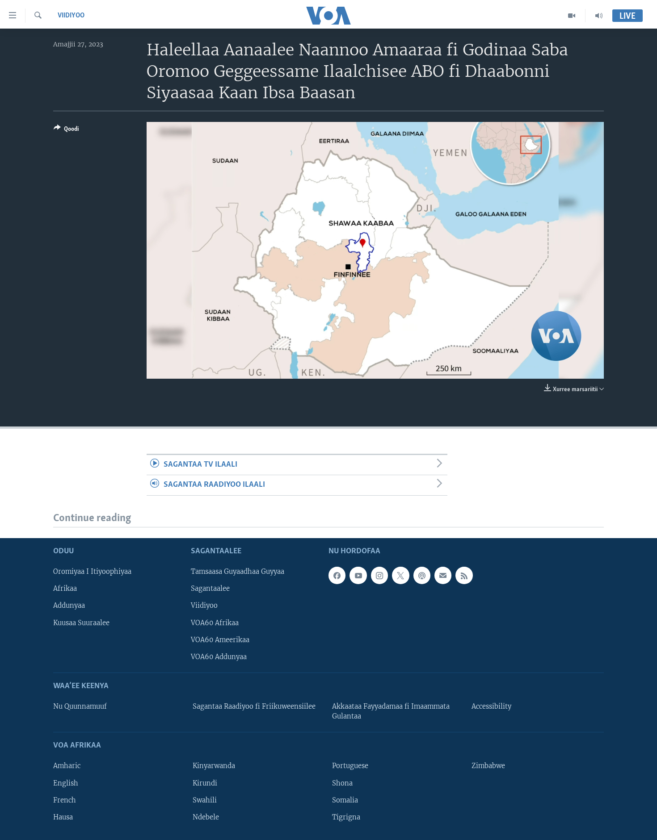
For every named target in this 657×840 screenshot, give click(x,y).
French (64, 800)
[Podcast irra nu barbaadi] (421, 575)
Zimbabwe (488, 766)
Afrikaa (65, 589)
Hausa (63, 817)
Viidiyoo (71, 15)
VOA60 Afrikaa (215, 623)
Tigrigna (346, 817)
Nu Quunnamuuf (80, 706)
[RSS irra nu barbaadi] (463, 575)
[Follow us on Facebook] (336, 575)
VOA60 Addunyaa (219, 657)
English (65, 783)
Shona (342, 783)
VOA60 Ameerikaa (220, 640)
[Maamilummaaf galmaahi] (442, 575)
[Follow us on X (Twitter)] (400, 575)
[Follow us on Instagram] (379, 575)
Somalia (345, 800)
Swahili (205, 800)
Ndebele (206, 817)
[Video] (571, 15)
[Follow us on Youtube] (358, 575)
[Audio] (598, 15)
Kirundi (205, 783)
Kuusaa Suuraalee (81, 623)
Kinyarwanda (214, 766)
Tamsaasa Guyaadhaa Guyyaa (237, 572)
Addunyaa (69, 606)
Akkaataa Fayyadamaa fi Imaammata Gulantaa (391, 711)
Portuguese (350, 766)
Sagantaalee (210, 589)
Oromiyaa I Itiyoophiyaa (92, 572)
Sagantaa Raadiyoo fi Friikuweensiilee (254, 706)
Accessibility (491, 706)
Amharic (66, 766)
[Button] (66, 130)
